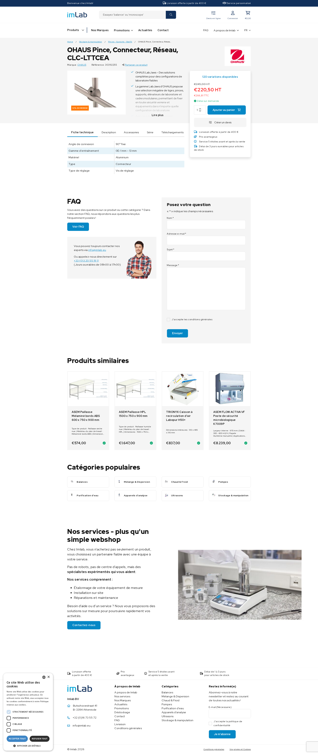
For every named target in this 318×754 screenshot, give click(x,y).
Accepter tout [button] (17, 738)
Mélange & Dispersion (175, 696)
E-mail (220, 707)
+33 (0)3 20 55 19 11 (86, 260)
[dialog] (28, 712)
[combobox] (132, 15)
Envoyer (177, 333)
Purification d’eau (173, 708)
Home (70, 42)
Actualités (145, 30)
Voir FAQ (78, 226)
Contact (163, 30)
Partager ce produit (136, 64)
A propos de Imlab (225, 30)
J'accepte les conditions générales (192, 319)
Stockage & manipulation (90, 42)
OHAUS (82, 64)
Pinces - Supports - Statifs (120, 42)
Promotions (122, 30)
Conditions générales (128, 728)
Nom (170, 217)
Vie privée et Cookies (240, 749)
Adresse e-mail (176, 233)
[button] (28, 745)
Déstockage (122, 712)
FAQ (205, 30)
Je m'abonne (222, 734)
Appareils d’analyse (174, 712)
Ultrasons (168, 716)
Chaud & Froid (171, 700)
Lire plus (158, 115)
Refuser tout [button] (39, 738)
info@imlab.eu (97, 250)
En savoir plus (34, 704)
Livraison (120, 724)
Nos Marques (100, 30)
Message (173, 265)
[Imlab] (77, 14)
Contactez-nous (83, 625)
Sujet (170, 249)
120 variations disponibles (220, 77)
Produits (73, 30)
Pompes (167, 704)
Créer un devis (222, 122)
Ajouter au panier (224, 110)
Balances (167, 692)
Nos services (122, 696)
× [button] (48, 677)
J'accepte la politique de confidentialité (227, 723)
